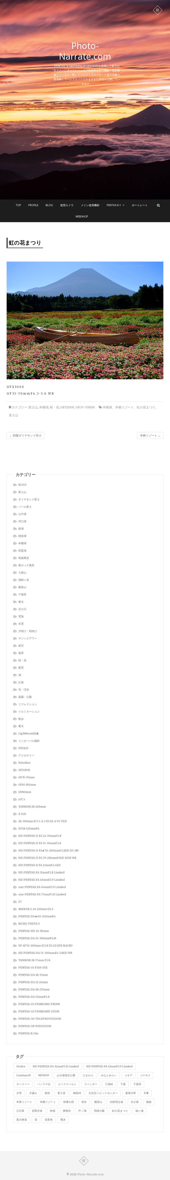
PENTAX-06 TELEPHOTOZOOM (39, 1018)
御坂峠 (77, 1093)
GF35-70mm (85, 407)
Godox (20, 1066)
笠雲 (21, 623)
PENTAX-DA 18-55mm (33, 974)
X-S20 (22, 814)
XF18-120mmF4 (28, 828)
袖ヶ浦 (139, 1110)
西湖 (21, 528)
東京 (21, 601)
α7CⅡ (22, 799)
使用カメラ (66, 205)
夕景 (19, 1093)
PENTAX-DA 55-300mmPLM (37, 938)
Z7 (20, 901)
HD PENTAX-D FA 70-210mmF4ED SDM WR (47, 857)
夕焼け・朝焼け (27, 631)
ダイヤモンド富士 (29, 499)
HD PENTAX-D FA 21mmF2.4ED (39, 865)
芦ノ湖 (82, 1110)
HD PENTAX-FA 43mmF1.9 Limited (41, 879)
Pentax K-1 (114, 205)
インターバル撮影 (29, 740)
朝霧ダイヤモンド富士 (25, 435)
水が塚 (135, 1102)
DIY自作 (23, 748)
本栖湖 (43, 407)
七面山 (22, 572)
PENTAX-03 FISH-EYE (33, 967)
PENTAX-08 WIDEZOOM (34, 1026)
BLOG (49, 205)
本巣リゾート (24, 1102)
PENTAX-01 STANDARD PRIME (39, 1004)
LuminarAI (23, 1075)
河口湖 (22, 521)
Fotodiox (24, 762)
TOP (18, 205)
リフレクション (27, 704)
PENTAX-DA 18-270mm (34, 989)
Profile (33, 205)
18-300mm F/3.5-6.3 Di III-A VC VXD (42, 821)
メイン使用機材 (90, 205)
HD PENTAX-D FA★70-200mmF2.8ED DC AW (48, 850)
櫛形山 (22, 587)
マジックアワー (27, 638)
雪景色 (49, 1119)
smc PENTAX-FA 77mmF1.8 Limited (42, 894)
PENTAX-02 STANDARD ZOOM (38, 1011)
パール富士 (25, 506)
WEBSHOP (81, 216)
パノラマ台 (43, 1084)
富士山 (33, 407)
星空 (21, 645)
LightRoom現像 (28, 733)
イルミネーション (29, 711)
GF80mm (24, 792)
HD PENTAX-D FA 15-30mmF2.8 (39, 843)
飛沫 (63, 1119)
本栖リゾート (124, 407)
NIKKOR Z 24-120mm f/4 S (35, 909)
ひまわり (88, 1075)
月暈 (146, 1093)
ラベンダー (90, 1084)
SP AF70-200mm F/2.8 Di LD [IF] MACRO (45, 945)
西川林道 (21, 1119)
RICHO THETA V (29, 923)
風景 (21, 653)
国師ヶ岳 (23, 579)
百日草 (20, 1110)
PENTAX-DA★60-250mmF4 (37, 916)
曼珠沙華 (130, 1093)
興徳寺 (67, 1110)
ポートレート (140, 205)
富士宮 (62, 1093)
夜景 (21, 667)
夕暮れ (33, 1093)
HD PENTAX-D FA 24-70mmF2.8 (39, 836)
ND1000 (43, 1075)
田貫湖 (22, 550)
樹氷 (84, 1102)
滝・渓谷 (23, 689)
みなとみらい (109, 1075)
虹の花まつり (146, 407)
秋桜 (52, 1110)
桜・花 (54, 407)
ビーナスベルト (67, 1084)
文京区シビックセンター (103, 1093)
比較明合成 (116, 1102)
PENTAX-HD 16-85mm (33, 931)
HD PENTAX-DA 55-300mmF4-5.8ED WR (45, 953)
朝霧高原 (23, 558)
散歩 (21, 718)
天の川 (22, 609)
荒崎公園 (99, 1110)
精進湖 (22, 536)
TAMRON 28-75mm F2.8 (34, 960)
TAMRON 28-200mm (32, 806)
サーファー (23, 1084)
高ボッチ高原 (26, 565)
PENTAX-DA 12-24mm (33, 982)
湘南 (148, 1102)
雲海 (21, 616)
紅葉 (21, 682)
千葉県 (22, 594)
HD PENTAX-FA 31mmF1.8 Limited (41, 872)
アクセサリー (26, 755)
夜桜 (47, 1093)
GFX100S (67, 407)
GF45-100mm (27, 784)
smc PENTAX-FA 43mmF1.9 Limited (42, 887)
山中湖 (22, 514)
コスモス (145, 1075)
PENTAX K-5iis (28, 1033)
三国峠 (109, 1084)
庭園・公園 (25, 697)
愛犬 (21, 726)
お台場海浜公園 (66, 1075)
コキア (128, 1075)
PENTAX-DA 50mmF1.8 (34, 996)
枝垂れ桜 (68, 1102)
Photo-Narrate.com (85, 51)
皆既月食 (37, 1110)
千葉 (123, 1084)
